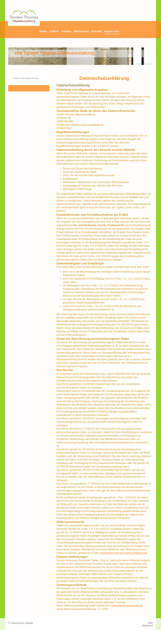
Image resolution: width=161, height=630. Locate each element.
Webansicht (147, 625)
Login (150, 623)
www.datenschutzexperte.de (127, 605)
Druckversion (17, 623)
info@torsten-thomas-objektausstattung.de (123, 552)
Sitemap (29, 623)
